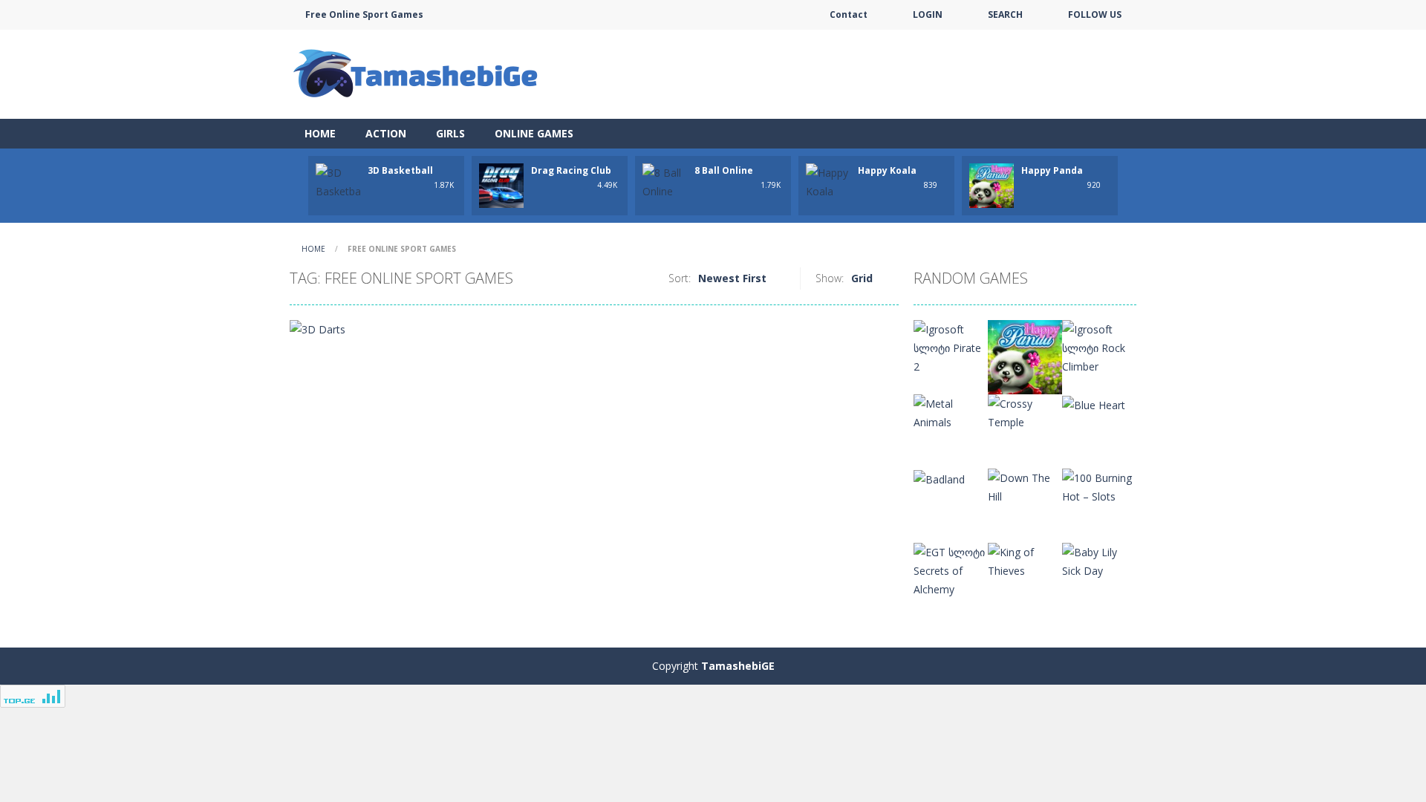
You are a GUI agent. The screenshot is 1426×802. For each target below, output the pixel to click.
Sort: (679, 278)
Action (385, 133)
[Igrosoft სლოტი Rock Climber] (1099, 346)
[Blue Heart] (1093, 404)
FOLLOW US (1094, 14)
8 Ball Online (723, 170)
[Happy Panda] (1025, 356)
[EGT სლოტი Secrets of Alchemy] (951, 569)
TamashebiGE (738, 666)
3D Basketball (400, 170)
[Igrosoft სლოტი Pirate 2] (951, 346)
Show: (829, 278)
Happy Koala (887, 170)
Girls (450, 133)
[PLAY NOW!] (338, 181)
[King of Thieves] (1025, 560)
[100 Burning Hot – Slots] (1099, 486)
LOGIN (927, 14)
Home (320, 133)
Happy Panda (1052, 170)
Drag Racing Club (571, 170)
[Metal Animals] (951, 412)
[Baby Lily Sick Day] (1099, 560)
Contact (848, 14)
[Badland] (939, 478)
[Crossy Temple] (1025, 412)
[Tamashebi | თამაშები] (418, 73)
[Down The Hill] (1025, 486)
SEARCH (1005, 14)
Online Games (534, 133)
